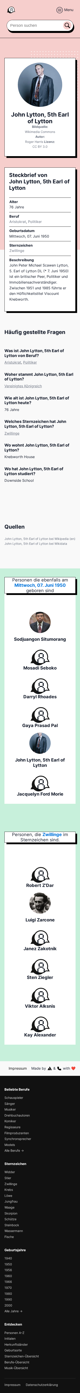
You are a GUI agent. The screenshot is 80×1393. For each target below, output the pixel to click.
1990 (8, 1299)
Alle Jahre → (13, 1311)
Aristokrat (17, 221)
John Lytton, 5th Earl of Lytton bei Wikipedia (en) (39, 539)
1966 (8, 1282)
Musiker (10, 1109)
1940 (8, 1258)
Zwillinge (16, 250)
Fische (9, 1237)
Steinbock (11, 1225)
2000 (8, 1305)
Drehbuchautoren (17, 1115)
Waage (9, 1207)
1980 (8, 1293)
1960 (8, 1276)
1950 (8, 1264)
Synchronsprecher (17, 1139)
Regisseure (12, 1127)
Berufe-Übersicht (16, 1362)
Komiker (10, 1121)
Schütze (10, 1219)
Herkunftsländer (16, 1344)
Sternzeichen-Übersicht (21, 1356)
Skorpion (10, 1213)
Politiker (35, 221)
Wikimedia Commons (40, 132)
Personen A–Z (14, 1333)
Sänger (9, 1103)
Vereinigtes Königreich (23, 386)
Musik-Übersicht (16, 1368)
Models (9, 1145)
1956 (8, 1270)
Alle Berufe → (14, 1150)
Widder (9, 1172)
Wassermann (13, 1231)
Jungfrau (11, 1201)
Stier (7, 1178)
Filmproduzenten (16, 1133)
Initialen (10, 1338)
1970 (8, 1287)
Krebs (8, 1190)
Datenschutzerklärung (42, 1385)
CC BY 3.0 (40, 146)
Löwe (8, 1195)
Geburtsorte (13, 1350)
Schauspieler (13, 1097)
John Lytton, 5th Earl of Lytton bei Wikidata (35, 543)
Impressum (18, 1068)
